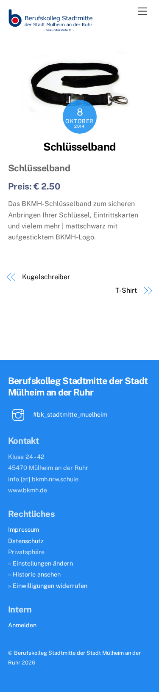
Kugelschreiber (46, 277)
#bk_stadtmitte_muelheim (69, 414)
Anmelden (22, 625)
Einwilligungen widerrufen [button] (50, 585)
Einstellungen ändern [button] (43, 563)
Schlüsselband (79, 146)
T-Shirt (126, 290)
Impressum (23, 529)
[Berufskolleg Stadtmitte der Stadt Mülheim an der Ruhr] (50, 28)
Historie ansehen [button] (37, 574)
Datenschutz (26, 540)
